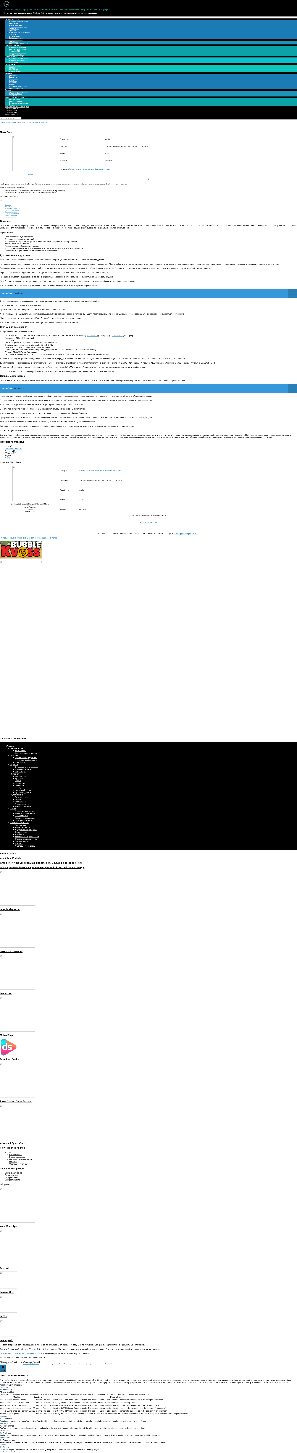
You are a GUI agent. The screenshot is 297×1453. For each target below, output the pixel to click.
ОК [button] (111, 1364)
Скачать (30, 174)
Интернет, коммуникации (18, 103)
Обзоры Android (11, 110)
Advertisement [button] (6, 1438)
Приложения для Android (14, 97)
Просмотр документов (17, 47)
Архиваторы (13, 23)
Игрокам (8, 90)
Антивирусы (13, 42)
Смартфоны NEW (11, 114)
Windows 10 (92, 336)
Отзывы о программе (11, 211)
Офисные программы (13, 45)
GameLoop (6, 993)
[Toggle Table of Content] (1, 201)
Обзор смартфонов (13, 1173)
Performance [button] (5, 1423)
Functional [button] (4, 1416)
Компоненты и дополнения (19, 32)
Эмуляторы (13, 95)
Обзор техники (11, 1175)
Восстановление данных (18, 43)
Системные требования (12, 210)
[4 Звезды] (38, 504)
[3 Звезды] (30, 504)
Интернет (8, 73)
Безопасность (14, 99)
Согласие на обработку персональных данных (21, 1353)
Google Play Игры (10, 909)
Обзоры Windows (11, 108)
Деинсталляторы (15, 25)
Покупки (12, 105)
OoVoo (3, 1316)
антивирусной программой (186, 533)
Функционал (8, 206)
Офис (13, 809)
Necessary (7, 1390)
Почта (11, 84)
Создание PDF (14, 51)
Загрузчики (13, 79)
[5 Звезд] (45, 504)
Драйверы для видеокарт (18, 92)
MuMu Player (7, 1035)
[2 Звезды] (22, 504)
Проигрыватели (15, 71)
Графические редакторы (18, 58)
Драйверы (13, 30)
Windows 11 (117, 336)
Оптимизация (14, 36)
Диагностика (14, 29)
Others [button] (3, 1445)
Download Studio (9, 1059)
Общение (13, 82)
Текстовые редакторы (17, 53)
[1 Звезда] (14, 504)
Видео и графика (15, 101)
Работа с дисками (16, 38)
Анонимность (14, 75)
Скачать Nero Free (10, 217)
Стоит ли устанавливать (12, 213)
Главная (2, 122)
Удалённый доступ (23, 790)
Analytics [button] (4, 1430)
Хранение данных (16, 88)
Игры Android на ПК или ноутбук (17, 107)
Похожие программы (11, 215)
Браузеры (13, 77)
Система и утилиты (12, 19)
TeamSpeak (6, 1340)
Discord (4, 1268)
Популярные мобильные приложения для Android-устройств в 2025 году (42, 867)
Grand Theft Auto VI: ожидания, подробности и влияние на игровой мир (41, 863)
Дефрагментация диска (18, 27)
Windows (10, 122)
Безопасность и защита (14, 40)
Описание (8, 205)
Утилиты (12, 34)
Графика (14, 755)
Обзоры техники (11, 112)
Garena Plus (7, 1292)
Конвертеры (13, 69)
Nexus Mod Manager (11, 951)
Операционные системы (18, 21)
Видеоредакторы (15, 66)
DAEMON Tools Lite (13, 448)
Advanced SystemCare (12, 1143)
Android (8, 1152)
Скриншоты (13, 62)
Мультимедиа (10, 64)
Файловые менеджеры (18, 86)
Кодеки (12, 68)
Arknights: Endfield (10, 858)
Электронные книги (16, 55)
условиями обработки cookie (31, 1364)
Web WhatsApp (8, 1226)
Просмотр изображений (18, 60)
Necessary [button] (4, 1387)
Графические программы (14, 56)
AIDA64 (8, 458)
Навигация (13, 81)
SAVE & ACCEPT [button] (7, 1452)
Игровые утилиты (15, 94)
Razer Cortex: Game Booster (16, 1101)
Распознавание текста (17, 49)
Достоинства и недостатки (12, 208)
